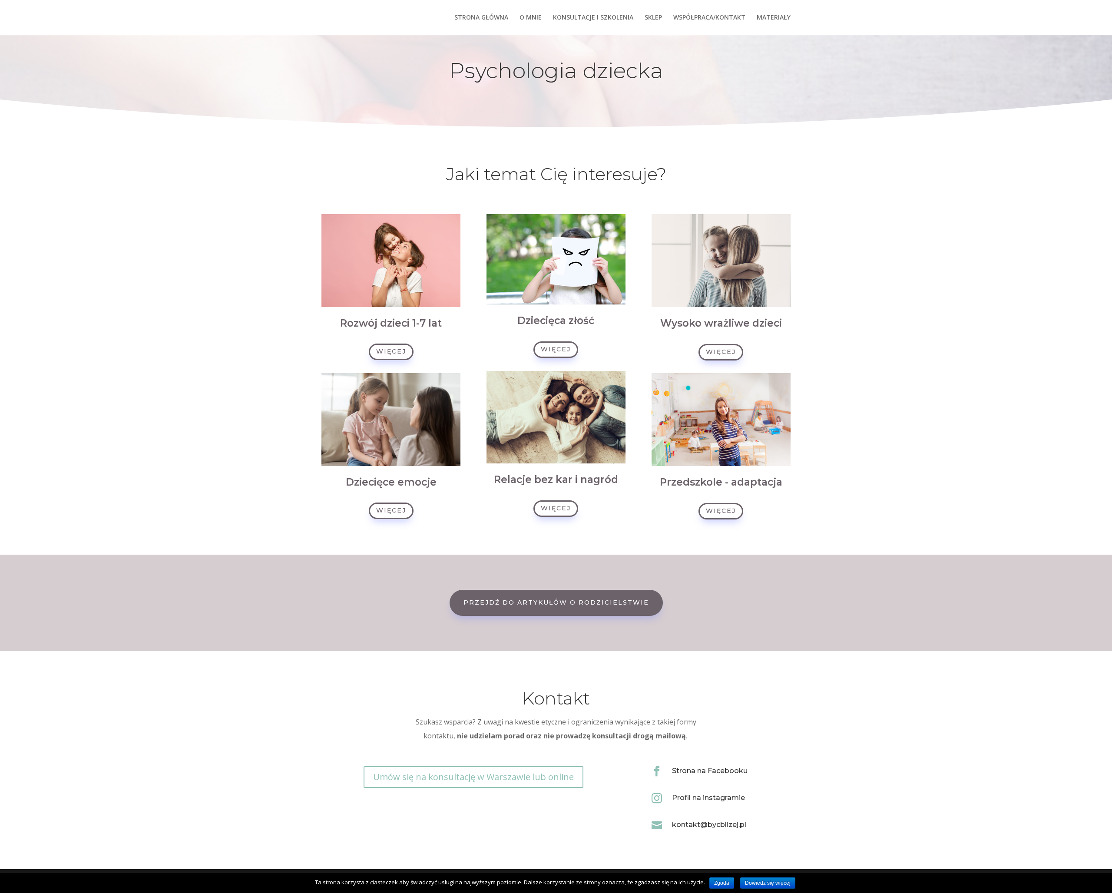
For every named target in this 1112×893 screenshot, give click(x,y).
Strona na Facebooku (710, 771)
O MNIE (531, 17)
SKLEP (653, 17)
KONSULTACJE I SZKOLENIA (593, 17)
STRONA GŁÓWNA (481, 17)
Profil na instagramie (708, 798)
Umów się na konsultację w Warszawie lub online (473, 777)
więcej (391, 351)
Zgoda (721, 883)
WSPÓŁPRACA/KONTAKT (709, 17)
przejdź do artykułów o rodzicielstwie (556, 602)
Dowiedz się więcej (768, 883)
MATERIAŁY (774, 17)
